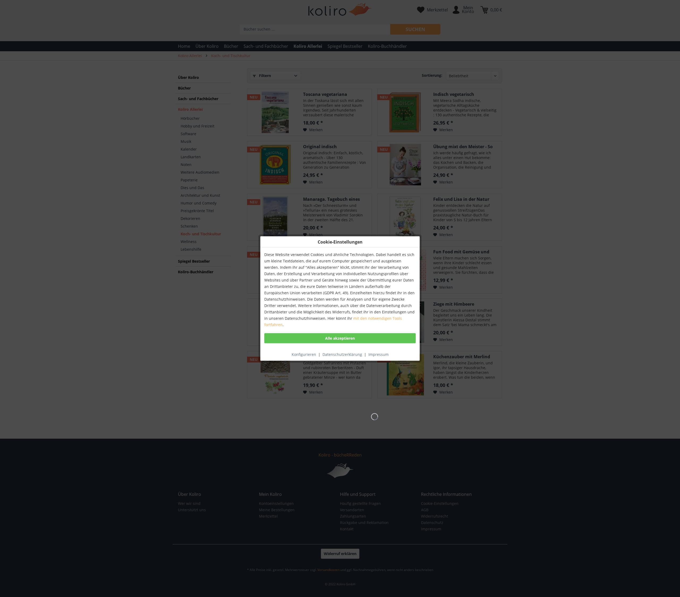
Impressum (378, 354)
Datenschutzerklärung (342, 354)
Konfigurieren (304, 354)
